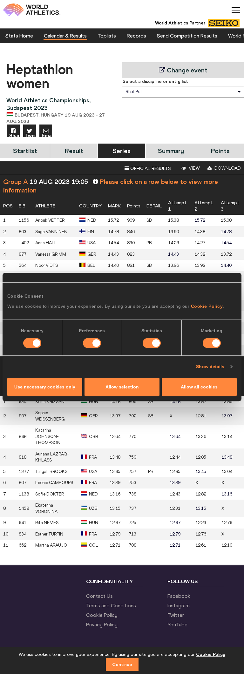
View (193, 168)
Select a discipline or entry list (155, 81)
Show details (210, 366)
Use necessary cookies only (44, 386)
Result (74, 151)
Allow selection (122, 386)
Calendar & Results (65, 35)
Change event (186, 70)
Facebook (178, 596)
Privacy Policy (102, 624)
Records (136, 35)
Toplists (107, 35)
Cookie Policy (207, 306)
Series (121, 151)
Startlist (25, 151)
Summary (171, 151)
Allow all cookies (199, 386)
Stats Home (19, 35)
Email (47, 135)
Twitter (175, 615)
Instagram (178, 605)
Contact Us (99, 596)
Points (220, 151)
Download (227, 168)
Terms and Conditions (111, 605)
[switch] (92, 343)
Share (14, 135)
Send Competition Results (187, 35)
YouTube (177, 624)
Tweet (30, 135)
